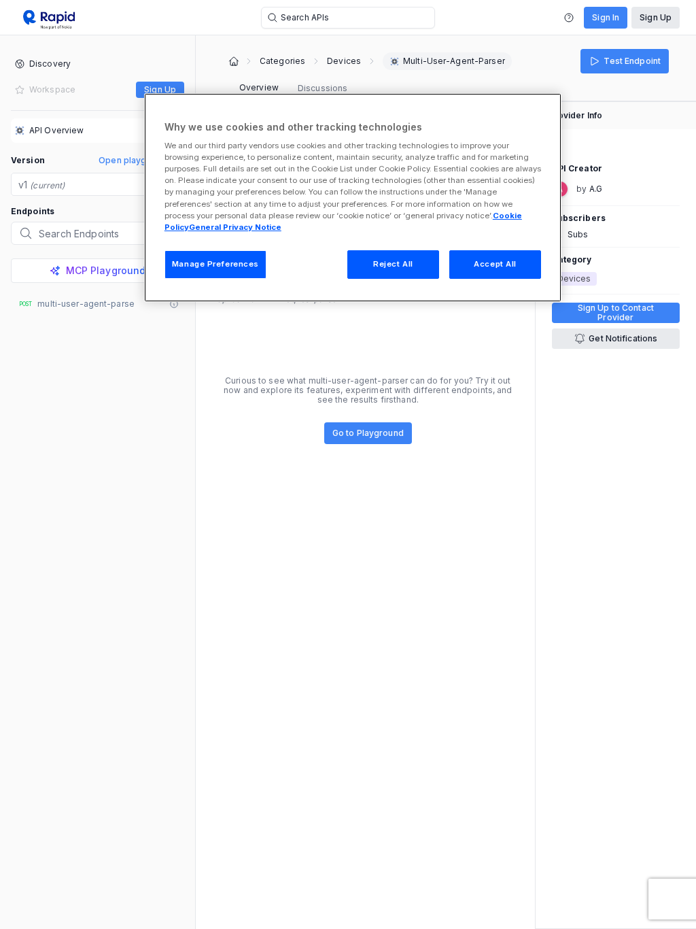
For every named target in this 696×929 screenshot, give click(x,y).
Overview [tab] (259, 87)
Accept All (495, 264)
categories (282, 61)
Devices (344, 61)
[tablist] (293, 88)
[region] (352, 197)
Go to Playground (368, 433)
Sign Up (656, 17)
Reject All (393, 264)
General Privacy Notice (235, 227)
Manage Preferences (215, 264)
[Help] (569, 18)
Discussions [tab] (322, 88)
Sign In (605, 17)
